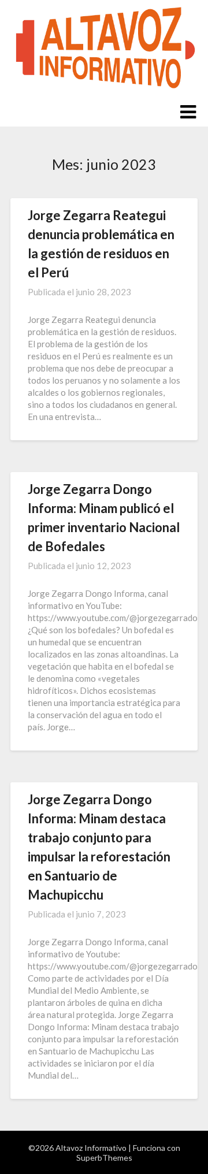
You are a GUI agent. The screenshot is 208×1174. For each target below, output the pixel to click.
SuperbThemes (104, 1157)
